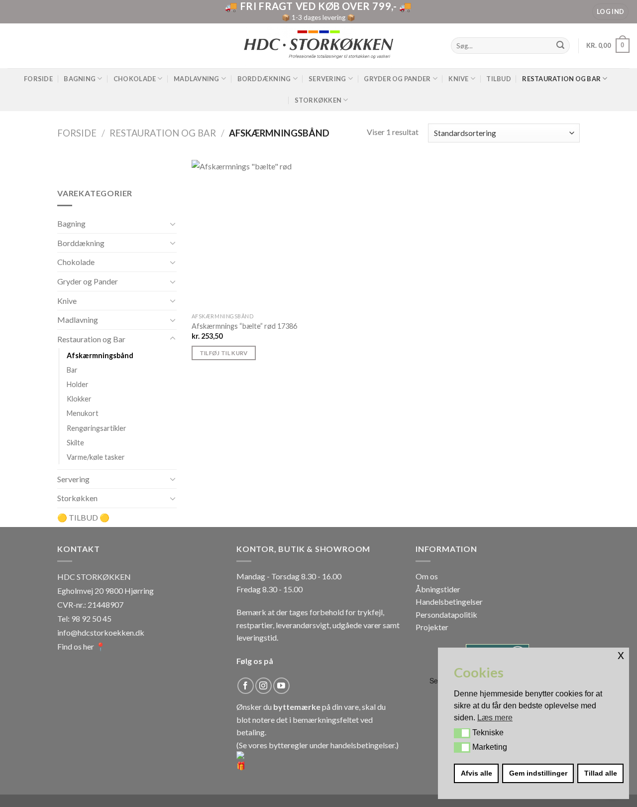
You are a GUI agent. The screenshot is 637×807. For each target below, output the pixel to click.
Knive (458, 79)
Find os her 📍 (81, 646)
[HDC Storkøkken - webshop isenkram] (318, 45)
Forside (38, 79)
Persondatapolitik (446, 614)
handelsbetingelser (362, 745)
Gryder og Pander (397, 79)
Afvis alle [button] (476, 773)
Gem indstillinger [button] (538, 773)
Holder (78, 385)
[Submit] (560, 45)
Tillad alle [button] (600, 773)
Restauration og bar (561, 79)
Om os (427, 576)
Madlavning (196, 79)
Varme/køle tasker (96, 457)
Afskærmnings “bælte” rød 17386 (244, 326)
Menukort (83, 413)
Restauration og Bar (162, 133)
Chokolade (134, 79)
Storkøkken (318, 100)
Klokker (79, 399)
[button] (462, 733)
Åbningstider (438, 589)
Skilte (75, 442)
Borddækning (264, 79)
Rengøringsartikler (96, 428)
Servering (327, 79)
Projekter (432, 627)
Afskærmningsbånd (100, 356)
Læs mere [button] (495, 717)
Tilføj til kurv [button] (224, 353)
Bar (72, 370)
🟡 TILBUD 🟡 (83, 517)
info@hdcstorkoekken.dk (100, 632)
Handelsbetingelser (449, 601)
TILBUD (498, 79)
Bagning (80, 79)
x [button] (621, 655)
